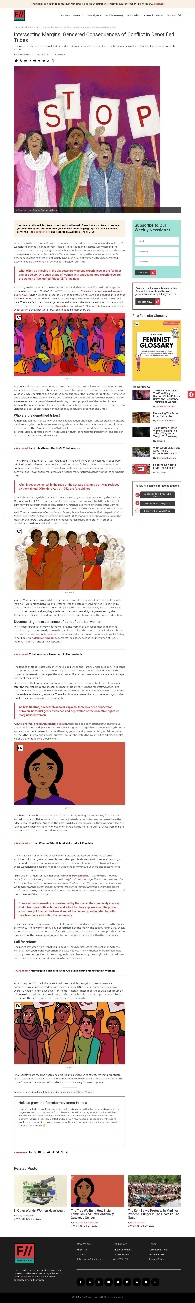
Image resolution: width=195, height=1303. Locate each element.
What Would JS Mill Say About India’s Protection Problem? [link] (166, 450)
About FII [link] (82, 1249)
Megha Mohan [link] (25, 1215)
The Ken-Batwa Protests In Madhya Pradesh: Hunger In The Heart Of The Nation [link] (153, 1214)
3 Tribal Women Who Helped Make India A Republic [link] (61, 843)
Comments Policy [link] (158, 1249)
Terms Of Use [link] (156, 1254)
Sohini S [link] (161, 441)
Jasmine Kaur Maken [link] (86, 1222)
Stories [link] (64, 15)
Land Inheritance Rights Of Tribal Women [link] (55, 448)
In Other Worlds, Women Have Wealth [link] (40, 1210)
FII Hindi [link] (148, 15)
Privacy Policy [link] (156, 1259)
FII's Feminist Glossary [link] (149, 316)
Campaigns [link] (93, 15)
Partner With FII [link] (121, 1254)
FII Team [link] (161, 472)
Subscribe (142, 272)
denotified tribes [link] (40, 1092)
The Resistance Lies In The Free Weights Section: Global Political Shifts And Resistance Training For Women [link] (166, 396)
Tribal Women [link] (85, 1092)
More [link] (159, 15)
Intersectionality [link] (21, 27)
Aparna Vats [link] (138, 1222)
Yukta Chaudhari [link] (166, 420)
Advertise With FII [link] (122, 1249)
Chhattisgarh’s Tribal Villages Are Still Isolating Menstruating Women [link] (72, 970)
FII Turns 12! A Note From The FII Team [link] (164, 466)
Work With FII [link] (120, 1259)
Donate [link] (171, 15)
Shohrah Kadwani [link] (166, 458)
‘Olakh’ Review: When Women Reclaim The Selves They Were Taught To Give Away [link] (165, 432)
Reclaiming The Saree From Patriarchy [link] (165, 415)
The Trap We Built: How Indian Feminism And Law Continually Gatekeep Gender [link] (92, 1214)
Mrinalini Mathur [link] (166, 406)
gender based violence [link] (63, 1092)
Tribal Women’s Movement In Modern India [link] (56, 654)
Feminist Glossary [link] (113, 15)
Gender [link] (35, 27)
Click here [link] (159, 3)
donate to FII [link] (42, 231)
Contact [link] (81, 1254)
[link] (191, 394)
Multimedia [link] (133, 15)
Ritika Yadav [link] (23, 54)
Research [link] (78, 15)
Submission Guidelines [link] (88, 1259)
